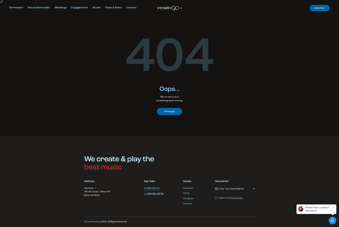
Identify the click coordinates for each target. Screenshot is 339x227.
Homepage (169, 111)
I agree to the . (230, 198)
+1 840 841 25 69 (154, 194)
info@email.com (152, 188)
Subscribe (253, 189)
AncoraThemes (91, 221)
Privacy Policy (237, 198)
